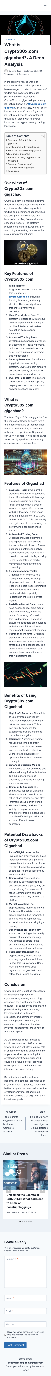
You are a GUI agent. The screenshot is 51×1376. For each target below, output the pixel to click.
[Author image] (6, 71)
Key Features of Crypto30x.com (24, 147)
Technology (10, 39)
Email (9, 1311)
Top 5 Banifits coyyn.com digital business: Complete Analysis (12, 1122)
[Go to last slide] (8, 1189)
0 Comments (23, 74)
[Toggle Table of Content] (41, 136)
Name (10, 1298)
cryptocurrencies (19, 296)
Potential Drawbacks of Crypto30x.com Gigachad (21, 166)
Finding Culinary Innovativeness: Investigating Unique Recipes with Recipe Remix (39, 1124)
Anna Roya (16, 71)
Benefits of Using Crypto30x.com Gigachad (24, 159)
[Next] (42, 1189)
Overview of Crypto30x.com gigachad (22, 142)
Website (10, 1324)
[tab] (20, 1221)
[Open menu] (45, 5)
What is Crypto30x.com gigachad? (25, 150)
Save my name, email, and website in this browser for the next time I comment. (25, 1335)
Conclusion (13, 171)
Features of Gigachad (19, 154)
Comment (12, 1259)
